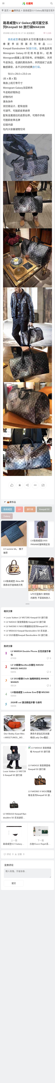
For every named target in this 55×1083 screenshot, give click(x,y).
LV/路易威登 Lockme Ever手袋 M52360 (30, 692)
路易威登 (13, 39)
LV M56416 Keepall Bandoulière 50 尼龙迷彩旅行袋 (14, 818)
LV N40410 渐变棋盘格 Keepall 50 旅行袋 (26, 622)
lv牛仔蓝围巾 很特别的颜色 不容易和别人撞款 (40, 598)
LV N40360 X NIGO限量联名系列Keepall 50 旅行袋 (30, 626)
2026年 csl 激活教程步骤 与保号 (26, 702)
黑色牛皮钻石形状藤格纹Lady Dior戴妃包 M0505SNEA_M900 (40, 737)
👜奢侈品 (15, 10)
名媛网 (29, 3)
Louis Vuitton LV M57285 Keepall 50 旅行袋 (27, 617)
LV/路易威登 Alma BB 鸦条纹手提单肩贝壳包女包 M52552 (13, 585)
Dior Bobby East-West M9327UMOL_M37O (14, 737)
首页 (6, 10)
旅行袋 (33, 48)
